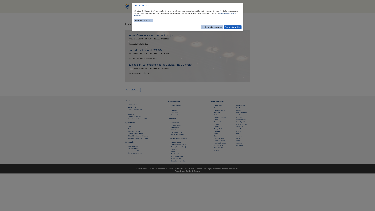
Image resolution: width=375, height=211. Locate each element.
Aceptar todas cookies (232, 27)
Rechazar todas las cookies (212, 27)
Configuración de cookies (142, 20)
